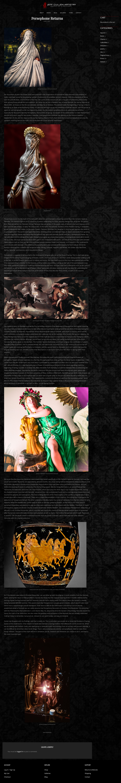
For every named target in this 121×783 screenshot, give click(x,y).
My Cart (6, 773)
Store (71, 13)
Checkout (7, 777)
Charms (102, 39)
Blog (55, 13)
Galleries (63, 13)
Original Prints (104, 55)
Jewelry (102, 49)
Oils (101, 52)
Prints (102, 58)
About (42, 13)
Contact (78, 13)
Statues (102, 62)
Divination (103, 46)
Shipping (88, 773)
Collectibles (103, 42)
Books (49, 13)
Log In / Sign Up (9, 770)
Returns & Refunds (91, 770)
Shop (46, 770)
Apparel (102, 33)
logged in (20, 751)
